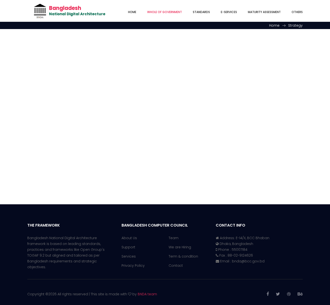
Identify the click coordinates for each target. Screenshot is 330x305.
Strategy (295, 25)
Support (128, 247)
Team (174, 238)
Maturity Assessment (264, 12)
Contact (176, 265)
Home (132, 12)
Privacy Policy (133, 265)
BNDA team (147, 294)
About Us (129, 238)
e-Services (229, 12)
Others (297, 12)
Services (129, 256)
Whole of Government (164, 12)
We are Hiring (180, 247)
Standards (201, 12)
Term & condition (183, 256)
